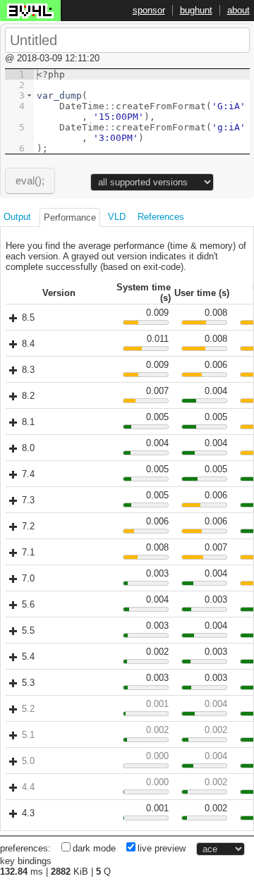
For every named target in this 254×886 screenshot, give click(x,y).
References (161, 216)
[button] (29, 95)
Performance (70, 217)
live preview (162, 848)
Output (17, 216)
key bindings (26, 861)
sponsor (149, 10)
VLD (117, 216)
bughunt (196, 10)
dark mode (94, 848)
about (238, 10)
